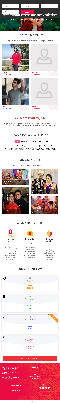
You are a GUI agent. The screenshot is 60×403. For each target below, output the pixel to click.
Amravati (29, 145)
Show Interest (7, 74)
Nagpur (17, 148)
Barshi (47, 145)
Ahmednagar (8, 145)
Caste (52, 141)
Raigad (10, 149)
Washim (48, 149)
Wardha (42, 149)
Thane (37, 149)
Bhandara (5, 147)
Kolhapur (55, 147)
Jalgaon (40, 147)
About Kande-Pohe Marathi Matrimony (35, 372)
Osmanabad (41, 148)
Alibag (23, 145)
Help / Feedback (35, 378)
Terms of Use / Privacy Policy (35, 376)
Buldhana (12, 147)
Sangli (21, 149)
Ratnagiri (16, 149)
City (17, 141)
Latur (6, 148)
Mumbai (11, 148)
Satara (26, 149)
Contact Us (35, 374)
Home (35, 370)
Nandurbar (28, 148)
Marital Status (43, 141)
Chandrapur (19, 147)
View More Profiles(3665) (30, 118)
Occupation (33, 141)
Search (27, 12)
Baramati (42, 145)
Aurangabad (36, 145)
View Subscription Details (30, 358)
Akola (18, 145)
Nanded (22, 148)
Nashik (34, 148)
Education (24, 141)
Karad (49, 147)
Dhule (25, 147)
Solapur (32, 149)
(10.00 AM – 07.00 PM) (15, 389)
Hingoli (35, 147)
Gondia (30, 147)
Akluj (14, 145)
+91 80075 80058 (15, 390)
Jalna (45, 147)
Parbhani (53, 148)
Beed (52, 145)
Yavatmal (54, 149)
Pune (6, 149)
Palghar (47, 148)
